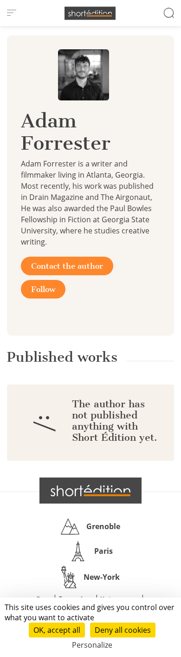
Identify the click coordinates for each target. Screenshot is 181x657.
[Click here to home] (90, 491)
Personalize (92, 645)
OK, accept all (56, 630)
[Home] (90, 13)
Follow (43, 289)
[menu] (11, 13)
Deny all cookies (123, 630)
